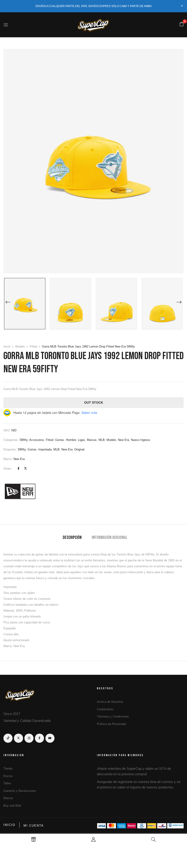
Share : (8, 468)
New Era (123, 440)
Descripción (72, 537)
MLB (102, 440)
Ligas (81, 440)
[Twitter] (25, 468)
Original (79, 449)
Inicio (6, 346)
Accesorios (36, 440)
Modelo (20, 346)
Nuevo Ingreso (140, 440)
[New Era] (20, 491)
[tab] (72, 538)
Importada (45, 449)
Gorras (59, 440)
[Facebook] (18, 468)
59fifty (24, 440)
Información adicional (109, 537)
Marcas (92, 440)
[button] (181, 24)
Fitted (33, 346)
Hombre (71, 440)
